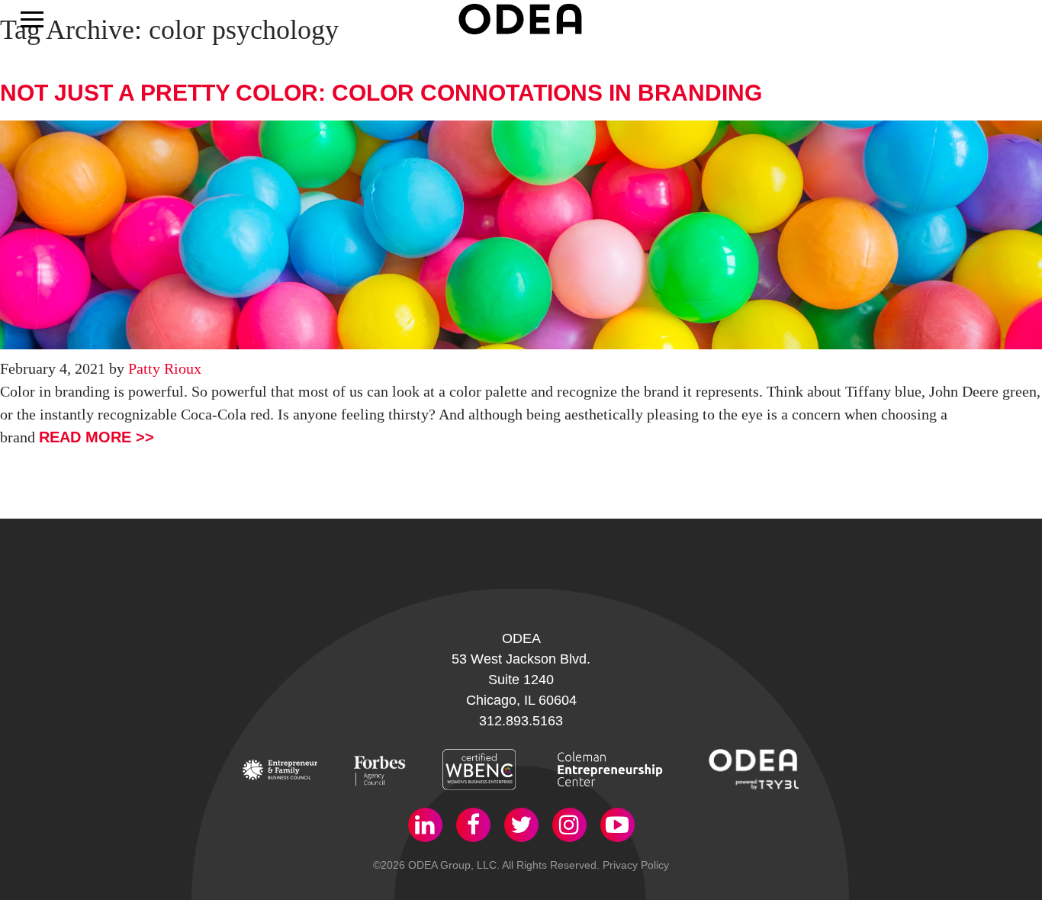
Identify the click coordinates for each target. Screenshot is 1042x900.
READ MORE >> (96, 437)
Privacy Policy (636, 865)
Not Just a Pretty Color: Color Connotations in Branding (381, 92)
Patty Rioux (164, 368)
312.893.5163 (521, 720)
